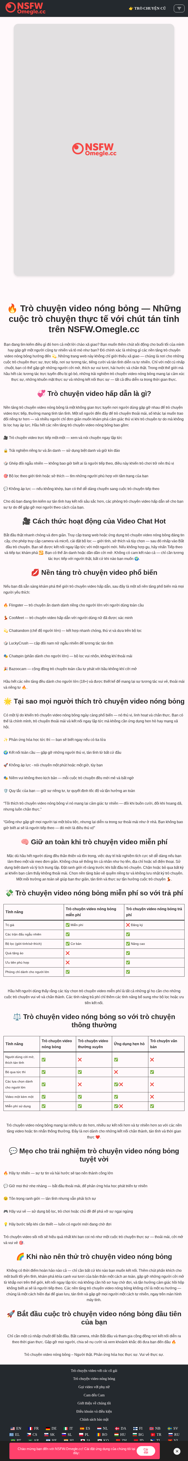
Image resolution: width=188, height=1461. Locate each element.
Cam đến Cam (94, 1395)
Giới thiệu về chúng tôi (94, 1403)
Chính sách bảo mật (94, 1419)
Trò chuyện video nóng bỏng (94, 1379)
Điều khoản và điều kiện (94, 1411)
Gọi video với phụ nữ (94, 1387)
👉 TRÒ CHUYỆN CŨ (147, 8)
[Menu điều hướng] (179, 8)
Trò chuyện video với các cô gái (94, 1371)
